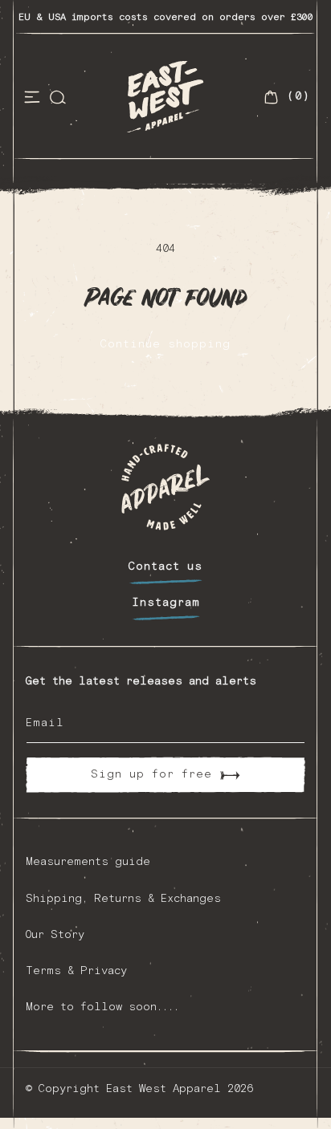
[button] (32, 97)
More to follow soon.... (102, 1007)
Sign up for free (151, 774)
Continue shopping (165, 344)
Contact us (165, 566)
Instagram (166, 602)
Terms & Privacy (76, 971)
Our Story (55, 934)
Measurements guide (88, 861)
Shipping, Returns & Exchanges (123, 898)
